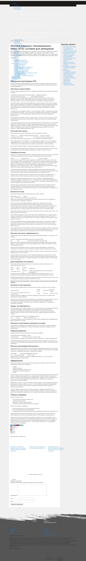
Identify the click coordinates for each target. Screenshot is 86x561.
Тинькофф (16, 60)
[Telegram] (22, 425)
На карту (16, 5)
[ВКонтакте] (11, 425)
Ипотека (16, 66)
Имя (11, 498)
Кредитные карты (16, 77)
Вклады (16, 69)
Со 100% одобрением (19, 45)
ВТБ (15, 49)
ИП (12, 80)
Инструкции (17, 74)
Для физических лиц (19, 72)
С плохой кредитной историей (21, 46)
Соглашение (46, 518)
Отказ (45, 519)
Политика (46, 516)
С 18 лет (16, 6)
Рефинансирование (18, 67)
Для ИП (16, 70)
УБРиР (15, 62)
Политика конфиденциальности (50, 522)
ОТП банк (16, 53)
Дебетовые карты (16, 76)
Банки (13, 48)
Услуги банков (15, 63)
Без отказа (16, 42)
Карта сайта (46, 521)
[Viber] (19, 425)
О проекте (35, 516)
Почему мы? (35, 518)
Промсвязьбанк (18, 55)
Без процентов (17, 7)
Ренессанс (16, 56)
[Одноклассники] (13, 425)
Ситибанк (16, 59)
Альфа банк (17, 50)
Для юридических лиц (19, 73)
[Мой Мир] (14, 425)
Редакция (35, 519)
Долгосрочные (17, 43)
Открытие (16, 52)
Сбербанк (16, 57)
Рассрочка (14, 79)
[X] (17, 425)
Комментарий (14, 495)
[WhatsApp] (21, 425)
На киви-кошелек (18, 39)
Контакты (35, 521)
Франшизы (14, 81)
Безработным (17, 41)
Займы (14, 3)
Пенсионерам (17, 9)
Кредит (16, 65)
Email (12, 501)
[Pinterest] (16, 425)
